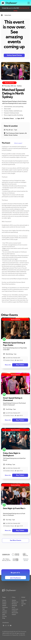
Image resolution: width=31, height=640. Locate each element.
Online (4, 603)
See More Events (15, 540)
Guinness (5, 607)
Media (4, 605)
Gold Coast (15, 609)
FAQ (3, 614)
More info (8, 365)
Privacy (4, 612)
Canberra (14, 611)
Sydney (14, 600)
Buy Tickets (20, 365)
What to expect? (18, 143)
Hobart (14, 614)
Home (4, 600)
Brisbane (14, 603)
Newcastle (15, 612)
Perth (13, 607)
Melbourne (15, 602)
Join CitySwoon (15, 578)
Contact (4, 611)
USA (22, 602)
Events (4, 602)
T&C (3, 609)
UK (22, 605)
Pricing (4, 616)
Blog (3, 618)
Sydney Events (8, 15)
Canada (23, 603)
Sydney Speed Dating (14, 55)
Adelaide (14, 605)
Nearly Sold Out (9, 82)
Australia (24, 600)
